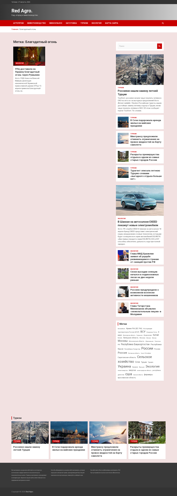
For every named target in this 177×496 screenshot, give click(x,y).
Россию (157, 349)
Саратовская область (127, 357)
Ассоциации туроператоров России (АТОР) (135, 330)
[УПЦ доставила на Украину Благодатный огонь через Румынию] (29, 56)
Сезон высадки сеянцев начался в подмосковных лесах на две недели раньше (144, 275)
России (147, 348)
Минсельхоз (55, 23)
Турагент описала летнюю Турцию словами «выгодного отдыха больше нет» (146, 174)
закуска (132, 370)
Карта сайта (111, 23)
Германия (139, 335)
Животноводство (36, 23)
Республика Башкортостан (135, 344)
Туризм (84, 23)
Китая (120, 338)
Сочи (137, 362)
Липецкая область (130, 338)
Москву (154, 338)
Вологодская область (129, 335)
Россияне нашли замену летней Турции (26, 448)
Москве (148, 338)
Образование (149, 341)
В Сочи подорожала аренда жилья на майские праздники (145, 123)
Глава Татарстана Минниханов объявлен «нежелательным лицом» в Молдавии (145, 310)
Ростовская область (134, 353)
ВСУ (142, 331)
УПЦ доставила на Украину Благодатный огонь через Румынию (27, 72)
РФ (119, 344)
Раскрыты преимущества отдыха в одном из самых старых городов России (144, 157)
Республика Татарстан (132, 349)
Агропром (18, 23)
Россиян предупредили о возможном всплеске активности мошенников (144, 292)
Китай (156, 335)
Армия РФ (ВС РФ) (134, 328)
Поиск (159, 46)
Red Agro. (22, 11)
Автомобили (121, 328)
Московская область (136, 341)
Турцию (150, 362)
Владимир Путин (152, 332)
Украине (135, 367)
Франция (141, 367)
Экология (97, 23)
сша (128, 374)
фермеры (148, 374)
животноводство (123, 370)
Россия (122, 352)
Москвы (123, 340)
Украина (124, 366)
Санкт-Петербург (146, 353)
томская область (138, 375)
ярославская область (127, 378)
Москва (142, 338)
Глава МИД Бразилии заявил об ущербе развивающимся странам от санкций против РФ (144, 257)
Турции (144, 362)
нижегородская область (144, 370)
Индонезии (148, 335)
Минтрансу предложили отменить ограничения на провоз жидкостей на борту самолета (145, 140)
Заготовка (71, 23)
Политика (158, 341)
